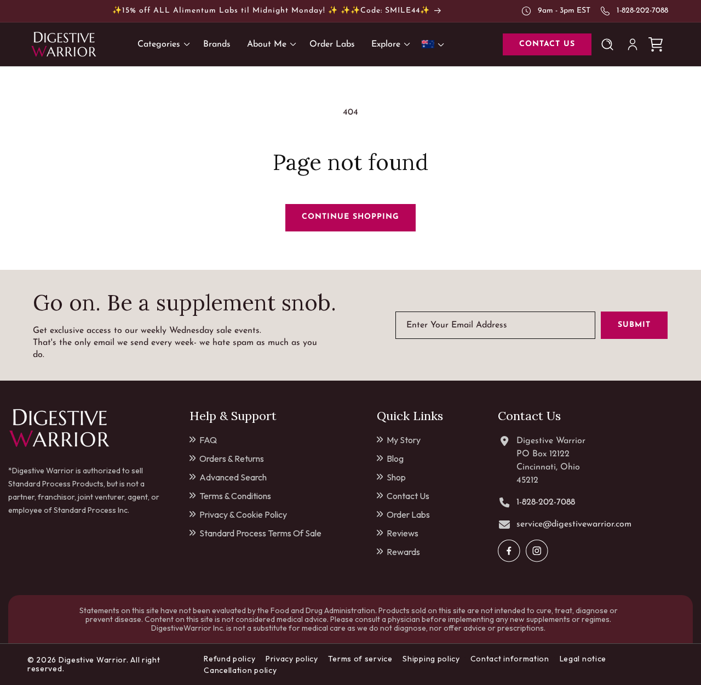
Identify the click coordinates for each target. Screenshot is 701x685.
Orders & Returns (231, 458)
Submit (634, 325)
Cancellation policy (240, 670)
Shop (396, 477)
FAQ (208, 439)
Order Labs (408, 514)
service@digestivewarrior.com (573, 524)
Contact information (509, 658)
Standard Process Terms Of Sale (260, 533)
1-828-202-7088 (642, 11)
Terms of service (360, 658)
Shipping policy (431, 658)
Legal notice (583, 658)
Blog (395, 458)
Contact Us (408, 495)
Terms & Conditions (235, 495)
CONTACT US (547, 44)
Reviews (402, 533)
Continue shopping (350, 217)
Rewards (403, 551)
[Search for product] (609, 44)
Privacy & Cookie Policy (243, 514)
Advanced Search (233, 477)
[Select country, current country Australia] (435, 44)
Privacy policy (292, 658)
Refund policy (229, 658)
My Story (404, 439)
